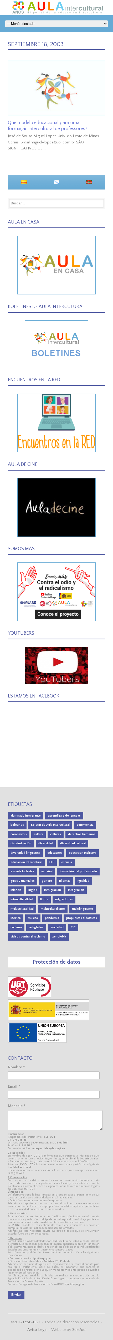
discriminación (21, 843)
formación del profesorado (78, 871)
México (16, 918)
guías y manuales (23, 881)
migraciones (64, 899)
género (47, 881)
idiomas (64, 881)
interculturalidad (22, 899)
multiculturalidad (22, 909)
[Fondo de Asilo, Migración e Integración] (37, 1042)
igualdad (83, 881)
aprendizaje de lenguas (64, 815)
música (33, 918)
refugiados (36, 927)
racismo (16, 927)
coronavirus (19, 834)
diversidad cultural (73, 843)
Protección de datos (56, 962)
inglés (32, 890)
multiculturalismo (53, 909)
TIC (73, 927)
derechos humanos (81, 834)
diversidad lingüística (25, 853)
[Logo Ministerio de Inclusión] (49, 1019)
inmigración (52, 890)
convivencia (85, 825)
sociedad (57, 927)
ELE (51, 862)
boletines (17, 825)
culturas (55, 834)
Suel (79, 1329)
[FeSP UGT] (30, 996)
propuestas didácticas (81, 918)
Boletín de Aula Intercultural (50, 825)
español (47, 871)
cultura (38, 834)
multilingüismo (82, 909)
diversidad (45, 843)
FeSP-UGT (31, 1322)
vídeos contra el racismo (28, 936)
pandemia (52, 918)
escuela (66, 862)
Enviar (16, 1295)
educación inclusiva (82, 853)
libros (44, 899)
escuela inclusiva (22, 871)
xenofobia (59, 936)
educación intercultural (26, 862)
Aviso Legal (37, 1329)
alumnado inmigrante (26, 815)
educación (54, 853)
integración (76, 890)
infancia (16, 890)
